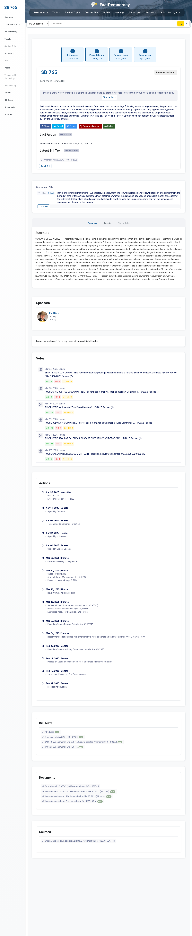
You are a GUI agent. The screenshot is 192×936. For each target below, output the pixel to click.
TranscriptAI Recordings (10, 76)
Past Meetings (11, 85)
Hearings (119, 12)
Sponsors (9, 53)
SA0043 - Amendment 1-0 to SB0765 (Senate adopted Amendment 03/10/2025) (83, 742)
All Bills (106, 12)
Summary (92, 223)
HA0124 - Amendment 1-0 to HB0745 (63, 747)
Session (150, 12)
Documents (9, 107)
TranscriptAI (135, 12)
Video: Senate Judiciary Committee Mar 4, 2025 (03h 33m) (73, 801)
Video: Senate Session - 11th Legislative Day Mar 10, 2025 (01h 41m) (78, 796)
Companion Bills (12, 24)
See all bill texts (71, 150)
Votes (7, 68)
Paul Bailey (54, 313)
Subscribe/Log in (169, 12)
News (7, 60)
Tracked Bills (91, 12)
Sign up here (109, 97)
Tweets (7, 39)
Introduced (51, 732)
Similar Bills (10, 46)
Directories (39, 12)
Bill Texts (8, 100)
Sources (8, 114)
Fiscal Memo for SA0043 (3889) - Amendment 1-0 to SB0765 (72, 786)
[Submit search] (180, 23)
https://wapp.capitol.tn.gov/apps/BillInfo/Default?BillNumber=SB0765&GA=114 (80, 841)
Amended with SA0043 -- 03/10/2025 (60, 160)
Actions (8, 93)
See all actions (66, 134)
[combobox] (38, 23)
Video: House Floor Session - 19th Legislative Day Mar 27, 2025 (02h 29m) (80, 791)
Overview (8, 17)
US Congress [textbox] (36, 23)
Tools (55, 12)
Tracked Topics (72, 12)
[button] (187, 23)
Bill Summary (10, 32)
